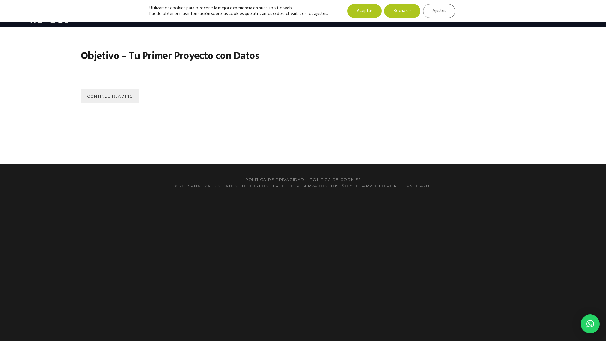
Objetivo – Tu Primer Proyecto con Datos (170, 56)
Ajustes (439, 11)
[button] (590, 323)
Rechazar (402, 11)
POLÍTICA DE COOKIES (335, 179)
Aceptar (364, 11)
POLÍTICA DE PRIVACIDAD (274, 179)
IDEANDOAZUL (415, 185)
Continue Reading (110, 96)
